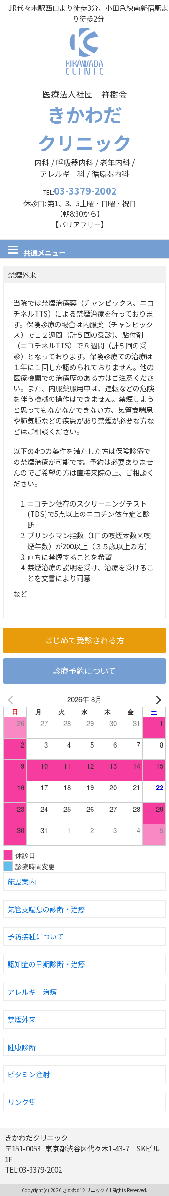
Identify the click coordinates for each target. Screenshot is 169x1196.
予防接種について (36, 936)
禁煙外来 (22, 1019)
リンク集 (22, 1102)
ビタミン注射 (29, 1074)
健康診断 (22, 1047)
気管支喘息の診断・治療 (46, 909)
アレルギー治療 (32, 991)
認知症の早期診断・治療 (46, 964)
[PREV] (12, 699)
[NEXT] (157, 699)
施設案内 (22, 881)
